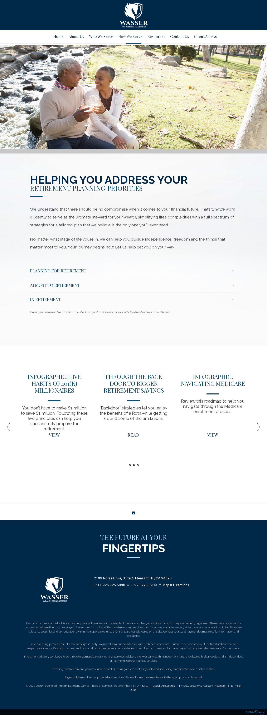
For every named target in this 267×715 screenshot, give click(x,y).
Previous (10, 428)
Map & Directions (175, 585)
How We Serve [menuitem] (130, 36)
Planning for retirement (58, 270)
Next (256, 428)
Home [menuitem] (58, 36)
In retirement (45, 299)
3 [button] (138, 465)
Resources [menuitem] (156, 36)
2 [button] (134, 465)
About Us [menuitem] (76, 36)
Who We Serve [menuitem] (101, 36)
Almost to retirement (55, 285)
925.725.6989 (145, 585)
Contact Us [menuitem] (179, 36)
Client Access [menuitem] (205, 36)
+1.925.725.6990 (111, 585)
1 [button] (130, 465)
